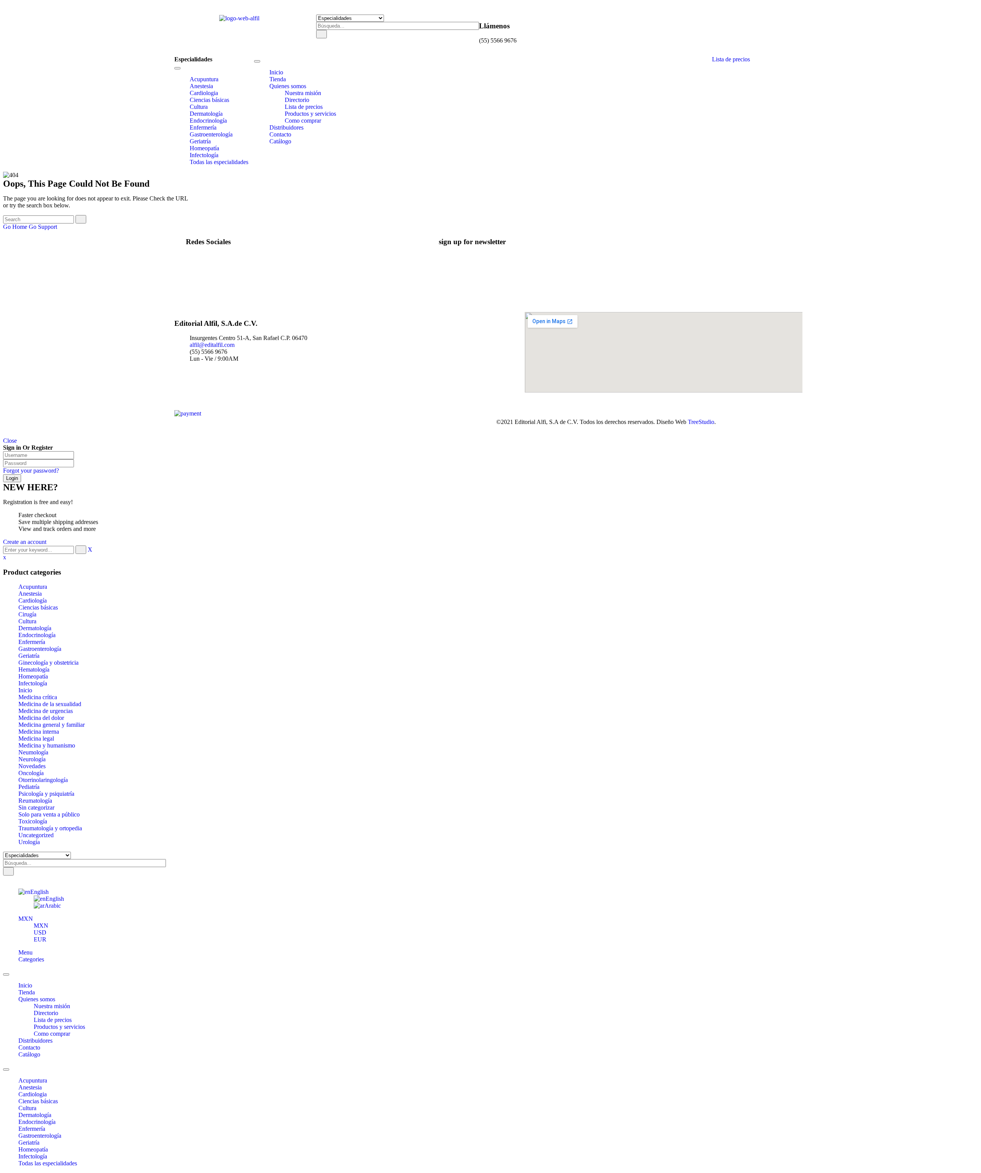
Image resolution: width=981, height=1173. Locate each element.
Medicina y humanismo (46, 745)
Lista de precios (731, 59)
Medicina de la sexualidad (49, 704)
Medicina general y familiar (51, 724)
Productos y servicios (59, 1027)
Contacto (29, 1047)
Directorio (46, 1013)
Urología (29, 842)
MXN (25, 918)
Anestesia (30, 593)
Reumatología (35, 800)
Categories (31, 959)
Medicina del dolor (41, 718)
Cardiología (32, 600)
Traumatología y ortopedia (50, 828)
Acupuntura (32, 586)
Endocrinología (37, 635)
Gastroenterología (39, 649)
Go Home (15, 226)
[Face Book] (203, 256)
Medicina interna (38, 731)
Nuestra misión (52, 1006)
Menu (25, 952)
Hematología (33, 669)
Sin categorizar (36, 807)
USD (40, 932)
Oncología (31, 773)
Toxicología (32, 821)
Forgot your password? (31, 470)
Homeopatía (33, 676)
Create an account (24, 542)
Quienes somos (36, 999)
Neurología (32, 759)
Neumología (33, 752)
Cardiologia (32, 1094)
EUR (40, 939)
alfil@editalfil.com (212, 345)
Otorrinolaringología (43, 780)
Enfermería (31, 642)
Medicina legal (36, 738)
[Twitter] (203, 263)
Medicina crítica (37, 697)
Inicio (25, 690)
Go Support (43, 226)
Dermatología (34, 628)
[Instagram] (203, 270)
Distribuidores (35, 1040)
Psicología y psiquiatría (46, 793)
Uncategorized (36, 835)
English (39, 892)
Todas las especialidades (47, 1163)
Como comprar (52, 1033)
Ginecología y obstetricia (48, 662)
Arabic (52, 905)
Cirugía (27, 614)
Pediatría (28, 787)
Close (10, 440)
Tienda (26, 992)
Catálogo (29, 1054)
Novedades (32, 766)
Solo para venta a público (49, 814)
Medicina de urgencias (45, 711)
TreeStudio (701, 422)
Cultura (27, 621)
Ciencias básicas (38, 607)
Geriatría (28, 655)
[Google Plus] (203, 277)
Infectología (32, 683)
